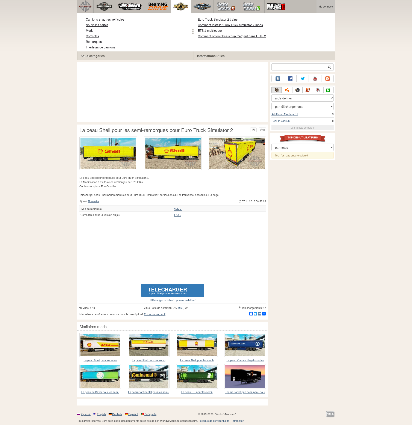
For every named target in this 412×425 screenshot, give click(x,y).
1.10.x (177, 215)
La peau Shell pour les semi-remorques (100, 360)
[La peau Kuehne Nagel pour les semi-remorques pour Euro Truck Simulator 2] (245, 345)
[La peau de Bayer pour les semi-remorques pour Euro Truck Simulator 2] (100, 376)
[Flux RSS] (327, 78)
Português (150, 414)
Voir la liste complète (303, 127)
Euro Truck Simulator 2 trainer (218, 19)
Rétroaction (237, 420)
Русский (86, 414)
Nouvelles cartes (97, 25)
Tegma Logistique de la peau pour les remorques (245, 392)
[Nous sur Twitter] (302, 78)
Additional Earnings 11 (284, 114)
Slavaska (93, 201)
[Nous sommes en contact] (277, 78)
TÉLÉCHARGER (167, 290)
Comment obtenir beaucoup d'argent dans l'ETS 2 (232, 36)
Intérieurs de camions (100, 47)
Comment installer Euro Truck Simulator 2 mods (230, 25)
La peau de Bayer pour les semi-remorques (100, 392)
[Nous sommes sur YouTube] (315, 78)
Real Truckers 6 (280, 121)
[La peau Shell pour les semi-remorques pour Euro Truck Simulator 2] (108, 153)
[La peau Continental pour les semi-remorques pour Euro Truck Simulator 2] (149, 376)
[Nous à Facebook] (290, 78)
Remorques (94, 41)
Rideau (178, 209)
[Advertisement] (172, 92)
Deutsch (117, 414)
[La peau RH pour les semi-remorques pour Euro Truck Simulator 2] (197, 376)
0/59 (180, 307)
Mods (89, 30)
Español (133, 414)
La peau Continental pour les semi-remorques (148, 392)
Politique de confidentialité (213, 420)
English (101, 414)
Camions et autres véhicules (105, 19)
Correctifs (92, 36)
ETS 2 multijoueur (210, 30)
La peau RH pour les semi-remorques (197, 392)
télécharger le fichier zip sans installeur (172, 300)
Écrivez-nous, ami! (154, 314)
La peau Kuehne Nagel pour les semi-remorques (245, 360)
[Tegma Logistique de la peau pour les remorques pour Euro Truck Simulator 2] (245, 376)
